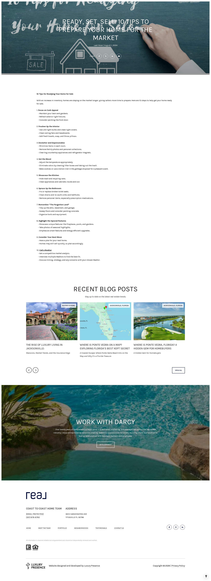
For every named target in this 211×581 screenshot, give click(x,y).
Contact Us (119, 528)
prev (29, 370)
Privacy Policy (178, 565)
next (35, 370)
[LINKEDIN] (182, 527)
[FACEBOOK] (169, 527)
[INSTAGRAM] (175, 527)
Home (28, 528)
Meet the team (44, 528)
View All (178, 370)
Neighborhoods (81, 528)
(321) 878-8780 (33, 517)
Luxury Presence (92, 565)
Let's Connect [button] (106, 445)
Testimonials (101, 528)
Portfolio (62, 528)
